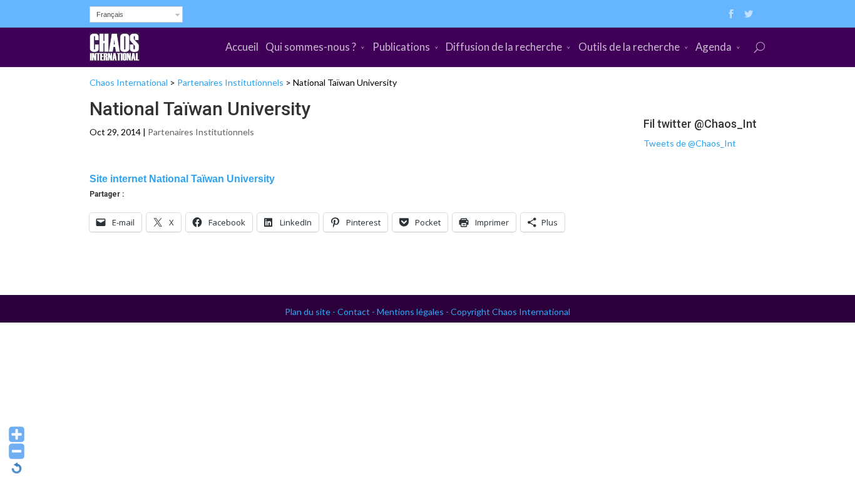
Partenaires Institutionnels (230, 82)
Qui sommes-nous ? (310, 46)
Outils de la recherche (629, 46)
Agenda (713, 46)
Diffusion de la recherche (504, 46)
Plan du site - (311, 311)
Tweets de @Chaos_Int (689, 143)
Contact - (357, 311)
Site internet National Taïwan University (182, 178)
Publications (401, 46)
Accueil (242, 46)
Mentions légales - (414, 311)
